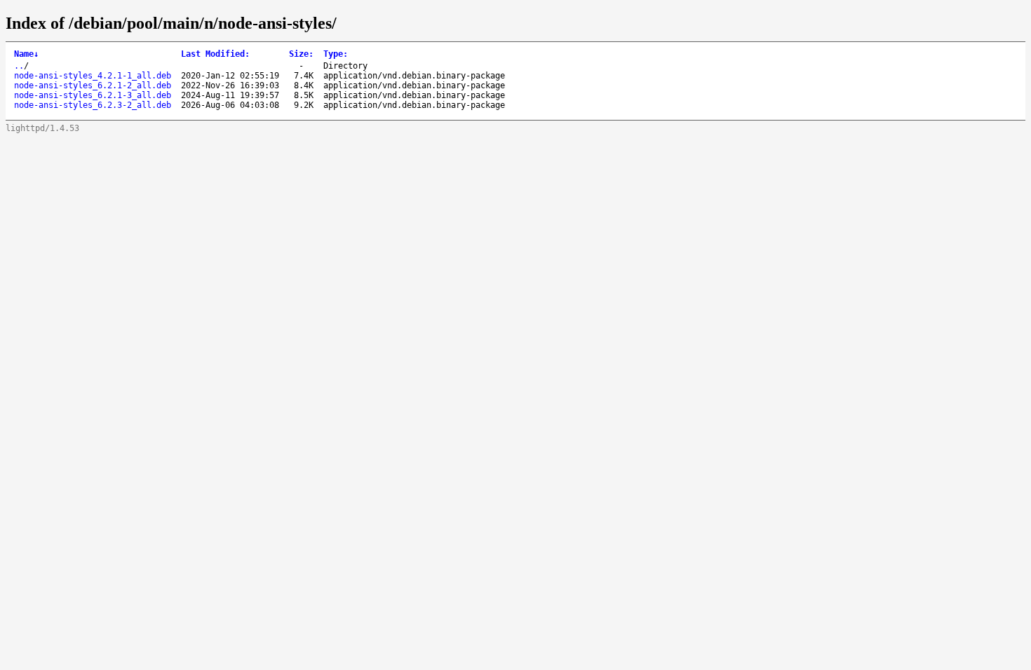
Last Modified (215, 54)
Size (301, 54)
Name (26, 54)
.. (19, 66)
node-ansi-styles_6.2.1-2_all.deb (92, 85)
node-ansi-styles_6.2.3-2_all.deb (92, 105)
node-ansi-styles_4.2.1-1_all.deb (92, 76)
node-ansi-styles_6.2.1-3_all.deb (92, 95)
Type (335, 54)
